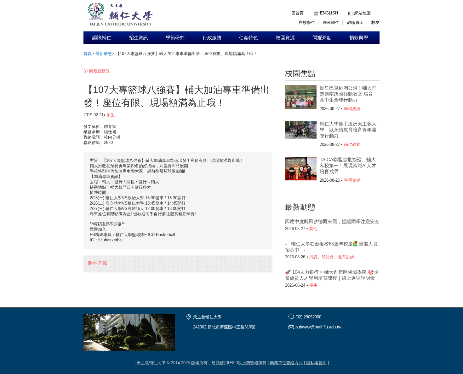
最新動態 (103, 53)
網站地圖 (362, 13)
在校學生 (307, 22)
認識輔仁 (101, 37)
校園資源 (285, 37)
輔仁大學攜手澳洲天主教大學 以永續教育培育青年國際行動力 (348, 129)
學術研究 (175, 37)
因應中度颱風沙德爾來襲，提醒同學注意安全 (332, 221)
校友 (375, 22)
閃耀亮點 (321, 37)
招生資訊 (138, 37)
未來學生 (331, 22)
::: (350, 8)
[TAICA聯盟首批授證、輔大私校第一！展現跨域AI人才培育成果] (301, 169)
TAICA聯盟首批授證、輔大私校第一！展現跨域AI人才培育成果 (348, 165)
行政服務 (212, 37)
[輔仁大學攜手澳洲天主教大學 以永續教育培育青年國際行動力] (301, 133)
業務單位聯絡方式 (286, 362)
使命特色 (248, 37)
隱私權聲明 (316, 362)
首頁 (87, 53)
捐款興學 (358, 37)
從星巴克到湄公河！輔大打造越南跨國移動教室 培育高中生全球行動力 (348, 93)
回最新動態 (99, 71)
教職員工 (355, 22)
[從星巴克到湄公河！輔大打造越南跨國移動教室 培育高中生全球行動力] (301, 97)
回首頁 (297, 13)
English (329, 13)
